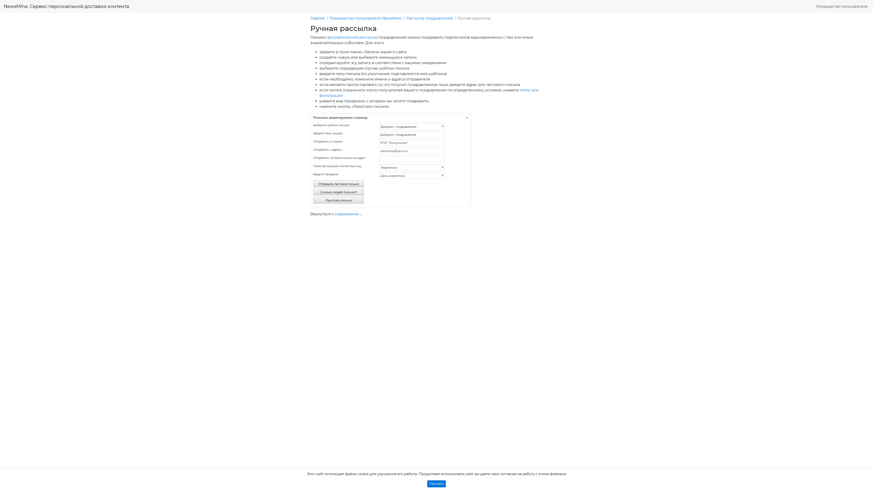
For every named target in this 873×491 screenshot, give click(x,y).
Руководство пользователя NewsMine (365, 18)
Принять (436, 484)
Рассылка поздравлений (429, 18)
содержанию (346, 214)
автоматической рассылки (352, 37)
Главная (317, 18)
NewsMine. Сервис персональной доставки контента (66, 6)
